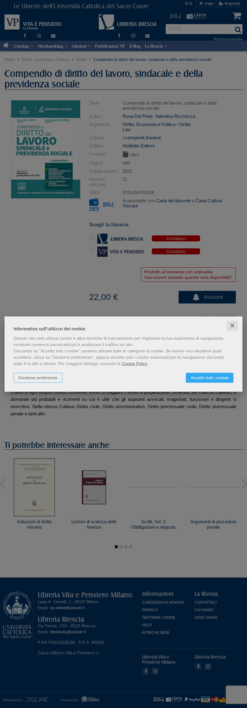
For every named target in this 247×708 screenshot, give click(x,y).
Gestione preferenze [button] (38, 377)
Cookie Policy (134, 363)
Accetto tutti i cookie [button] (210, 377)
